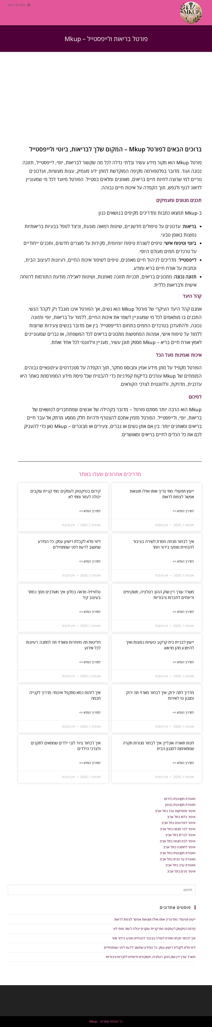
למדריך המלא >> (183, 511)
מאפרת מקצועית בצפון (180, 804)
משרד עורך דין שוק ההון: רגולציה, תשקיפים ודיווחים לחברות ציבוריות (158, 594)
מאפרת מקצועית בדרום (179, 798)
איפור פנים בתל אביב (181, 871)
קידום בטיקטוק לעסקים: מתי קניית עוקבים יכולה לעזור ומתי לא (154, 928)
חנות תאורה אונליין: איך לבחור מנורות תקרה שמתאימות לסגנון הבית (158, 745)
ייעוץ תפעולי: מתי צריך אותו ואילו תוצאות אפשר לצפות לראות (154, 919)
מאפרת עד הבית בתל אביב (177, 859)
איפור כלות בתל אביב (181, 816)
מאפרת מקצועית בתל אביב (177, 853)
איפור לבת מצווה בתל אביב (177, 841)
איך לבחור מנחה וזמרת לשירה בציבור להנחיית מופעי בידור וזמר (163, 544)
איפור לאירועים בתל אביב (178, 822)
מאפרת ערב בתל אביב (180, 865)
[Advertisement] (106, 103)
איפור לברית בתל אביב (180, 835)
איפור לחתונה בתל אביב (179, 847)
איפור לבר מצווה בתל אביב (177, 829)
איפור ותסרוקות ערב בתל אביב (175, 810)
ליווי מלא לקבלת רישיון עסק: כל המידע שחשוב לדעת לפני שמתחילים (69, 544)
